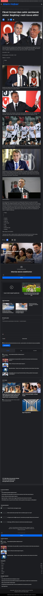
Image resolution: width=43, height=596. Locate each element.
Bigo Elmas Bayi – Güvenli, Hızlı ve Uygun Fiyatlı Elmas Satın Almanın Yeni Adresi (24, 368)
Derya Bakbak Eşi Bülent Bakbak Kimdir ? (16, 354)
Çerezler (21, 594)
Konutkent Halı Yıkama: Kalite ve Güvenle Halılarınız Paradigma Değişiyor (21, 311)
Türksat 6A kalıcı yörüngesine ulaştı (14, 508)
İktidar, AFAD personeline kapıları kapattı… (17, 363)
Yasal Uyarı (34, 594)
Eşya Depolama (26, 412)
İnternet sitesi (24, 338)
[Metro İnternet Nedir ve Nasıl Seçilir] (31, 388)
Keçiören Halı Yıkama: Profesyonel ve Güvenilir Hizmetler (33, 304)
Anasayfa (4, 9)
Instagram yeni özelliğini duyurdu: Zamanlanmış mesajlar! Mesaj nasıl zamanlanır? (23, 517)
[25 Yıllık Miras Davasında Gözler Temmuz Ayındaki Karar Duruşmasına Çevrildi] (11, 438)
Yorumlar (35, 350)
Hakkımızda (9, 594)
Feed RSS (23, 590)
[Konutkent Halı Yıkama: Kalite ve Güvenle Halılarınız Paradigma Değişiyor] (21, 306)
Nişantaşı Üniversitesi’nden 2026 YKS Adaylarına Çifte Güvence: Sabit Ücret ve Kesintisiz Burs (11, 395)
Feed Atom (27, 590)
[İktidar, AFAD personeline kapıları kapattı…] (5, 365)
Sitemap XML (12, 590)
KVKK (24, 594)
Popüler (7, 350)
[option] (21, 253)
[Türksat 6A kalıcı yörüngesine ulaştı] (4, 510)
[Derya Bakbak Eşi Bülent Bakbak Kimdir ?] (5, 356)
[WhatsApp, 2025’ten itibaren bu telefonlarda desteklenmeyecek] (4, 523)
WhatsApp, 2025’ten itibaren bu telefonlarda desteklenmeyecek (19, 522)
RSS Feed (16, 590)
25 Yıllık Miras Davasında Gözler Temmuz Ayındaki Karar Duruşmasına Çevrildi (14, 252)
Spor (2, 570)
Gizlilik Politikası (17, 594)
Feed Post (31, 590)
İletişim (13, 594)
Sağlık (2, 568)
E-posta (4, 338)
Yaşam (2, 573)
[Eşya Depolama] (31, 405)
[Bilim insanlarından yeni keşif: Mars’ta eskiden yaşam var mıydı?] (4, 514)
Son (21, 350)
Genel (4, 249)
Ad (3, 334)
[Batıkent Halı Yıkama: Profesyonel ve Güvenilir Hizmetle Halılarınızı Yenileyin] (8, 306)
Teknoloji (2, 571)
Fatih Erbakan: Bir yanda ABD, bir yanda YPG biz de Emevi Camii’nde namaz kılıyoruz (23, 546)
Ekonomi (2, 563)
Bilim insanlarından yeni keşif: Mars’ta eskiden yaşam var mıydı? (19, 512)
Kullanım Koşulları (29, 594)
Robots (20, 590)
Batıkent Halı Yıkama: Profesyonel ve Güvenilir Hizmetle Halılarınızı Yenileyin (8, 311)
